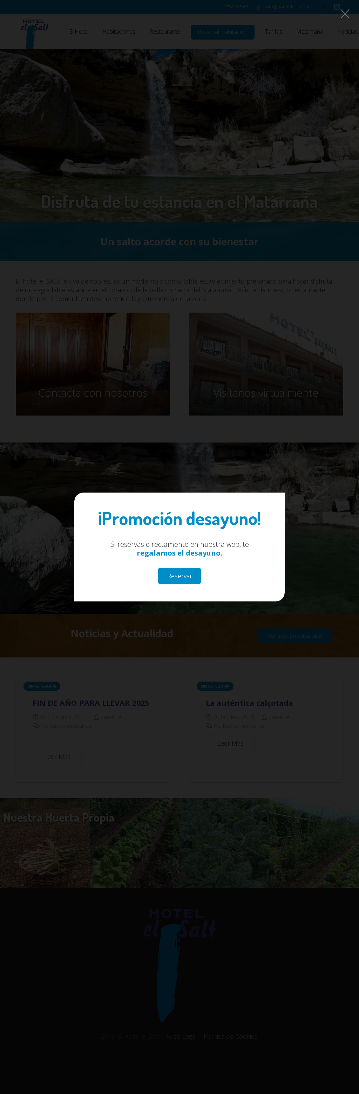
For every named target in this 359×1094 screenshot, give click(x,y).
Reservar (179, 576)
